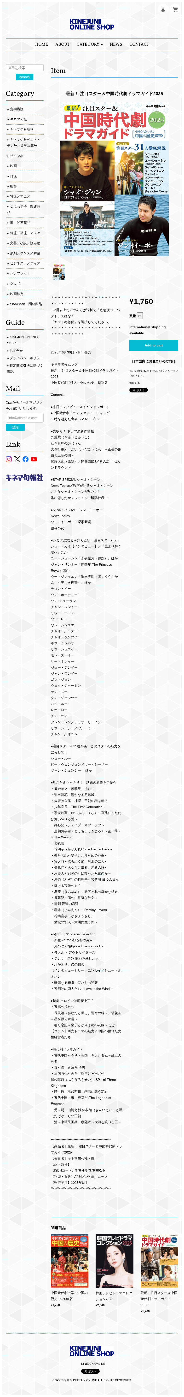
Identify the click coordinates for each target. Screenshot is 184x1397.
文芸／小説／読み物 (25, 243)
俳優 (13, 176)
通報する (134, 382)
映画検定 (16, 294)
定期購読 (16, 109)
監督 (13, 186)
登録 (15, 427)
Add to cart (154, 345)
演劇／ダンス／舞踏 (25, 253)
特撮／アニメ (20, 196)
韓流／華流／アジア (25, 233)
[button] (89, 44)
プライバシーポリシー (26, 358)
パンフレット (20, 273)
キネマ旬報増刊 (22, 129)
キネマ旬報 (18, 119)
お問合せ (16, 350)
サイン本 (16, 156)
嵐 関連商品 (20, 222)
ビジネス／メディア (25, 263)
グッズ (15, 284)
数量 (132, 316)
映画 (13, 166)
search (24, 77)
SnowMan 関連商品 (26, 304)
